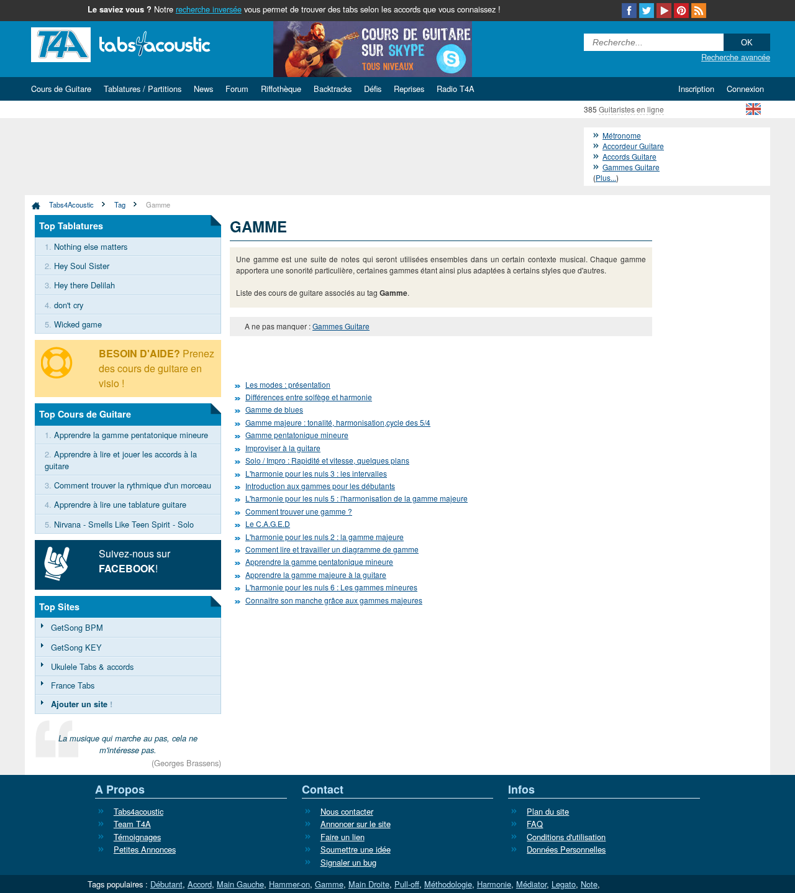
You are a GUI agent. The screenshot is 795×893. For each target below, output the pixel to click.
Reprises (409, 88)
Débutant (166, 884)
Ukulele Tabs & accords (92, 666)
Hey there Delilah (84, 285)
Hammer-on (289, 884)
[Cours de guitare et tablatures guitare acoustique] (139, 43)
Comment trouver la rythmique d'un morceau (132, 485)
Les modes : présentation (287, 384)
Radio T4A (456, 88)
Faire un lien (342, 837)
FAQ (535, 824)
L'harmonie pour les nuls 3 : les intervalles (316, 473)
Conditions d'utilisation (566, 837)
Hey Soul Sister (81, 266)
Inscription (696, 88)
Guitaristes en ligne (631, 109)
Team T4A (132, 824)
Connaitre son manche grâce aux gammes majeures (333, 600)
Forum (236, 88)
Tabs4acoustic (138, 811)
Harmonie (494, 884)
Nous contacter (346, 811)
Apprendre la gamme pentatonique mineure (319, 561)
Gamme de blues (274, 409)
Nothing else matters (90, 246)
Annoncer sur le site (355, 824)
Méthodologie (448, 884)
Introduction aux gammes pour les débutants (320, 485)
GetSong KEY (76, 647)
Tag (119, 204)
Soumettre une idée (355, 849)
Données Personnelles (566, 849)
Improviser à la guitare (282, 447)
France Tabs (72, 685)
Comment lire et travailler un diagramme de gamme (332, 549)
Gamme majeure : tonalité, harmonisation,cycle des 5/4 (337, 422)
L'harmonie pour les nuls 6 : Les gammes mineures (331, 587)
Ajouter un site (79, 704)
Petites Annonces (145, 849)
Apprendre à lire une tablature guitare (120, 504)
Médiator (531, 884)
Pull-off (406, 884)
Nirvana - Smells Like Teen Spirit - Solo (124, 524)
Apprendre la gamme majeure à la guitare (315, 574)
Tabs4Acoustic (71, 204)
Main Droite (368, 884)
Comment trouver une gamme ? (298, 511)
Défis (372, 88)
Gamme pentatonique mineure (296, 434)
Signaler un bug (348, 862)
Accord (200, 884)
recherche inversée (209, 9)
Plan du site (548, 811)
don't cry (68, 305)
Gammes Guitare (341, 326)
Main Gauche (240, 884)
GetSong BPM (77, 627)
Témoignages (137, 837)
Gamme (158, 204)
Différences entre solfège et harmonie (308, 397)
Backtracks (333, 88)
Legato (564, 884)
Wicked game (78, 324)
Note (589, 884)
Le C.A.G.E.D (267, 523)
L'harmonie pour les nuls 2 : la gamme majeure (324, 536)
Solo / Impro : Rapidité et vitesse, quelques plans (327, 460)
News (203, 88)
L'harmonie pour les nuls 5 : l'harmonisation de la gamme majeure (356, 498)
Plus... (606, 177)
